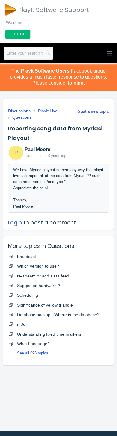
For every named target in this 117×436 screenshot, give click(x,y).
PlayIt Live (48, 110)
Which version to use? (38, 266)
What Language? (33, 343)
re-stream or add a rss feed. (43, 276)
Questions (22, 117)
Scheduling (27, 295)
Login (15, 222)
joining (76, 82)
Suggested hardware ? (38, 285)
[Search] (48, 53)
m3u (21, 324)
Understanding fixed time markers (49, 334)
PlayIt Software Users (45, 70)
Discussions (19, 110)
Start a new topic (93, 111)
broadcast (26, 256)
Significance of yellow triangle (45, 305)
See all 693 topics (32, 353)
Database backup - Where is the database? (58, 314)
